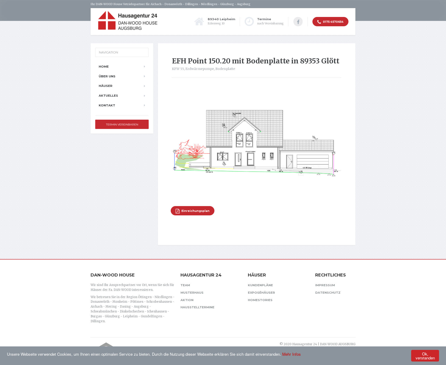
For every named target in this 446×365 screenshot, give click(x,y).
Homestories (260, 300)
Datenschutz (328, 292)
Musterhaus (191, 292)
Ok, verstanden (425, 356)
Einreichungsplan (195, 211)
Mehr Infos (291, 354)
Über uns (107, 76)
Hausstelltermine (197, 307)
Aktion (186, 300)
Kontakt (107, 105)
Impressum (325, 285)
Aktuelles (108, 95)
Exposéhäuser (261, 292)
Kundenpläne (260, 285)
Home (104, 66)
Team (185, 285)
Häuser (105, 86)
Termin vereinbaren (122, 124)
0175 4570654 (333, 21)
